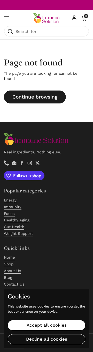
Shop (8, 264)
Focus (9, 213)
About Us (12, 270)
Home (9, 257)
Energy (10, 200)
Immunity (12, 207)
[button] (84, 18)
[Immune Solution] (46, 18)
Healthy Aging (16, 220)
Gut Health (14, 226)
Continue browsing (34, 97)
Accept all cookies (47, 325)
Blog (8, 277)
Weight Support (18, 233)
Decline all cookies (46, 339)
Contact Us (14, 284)
